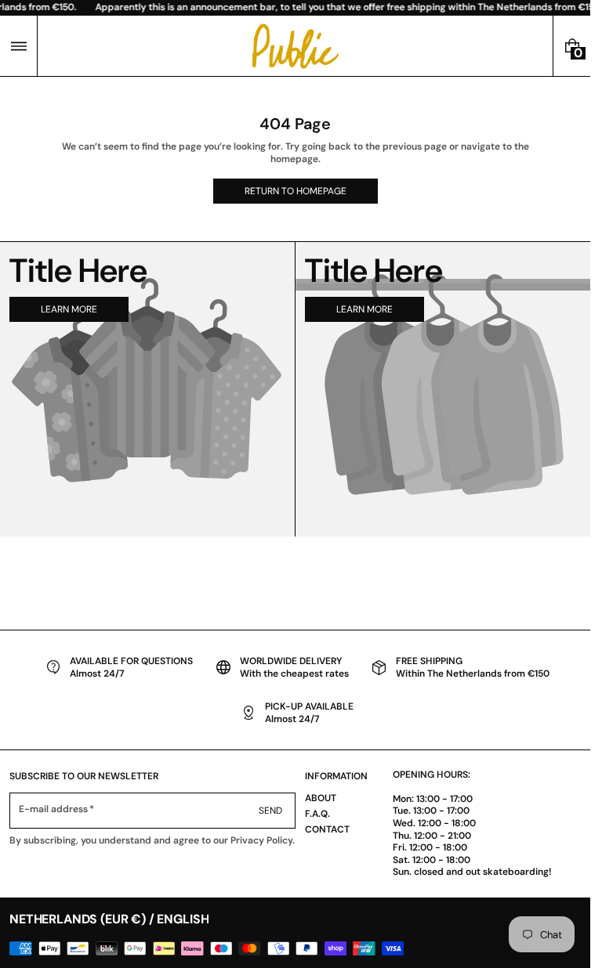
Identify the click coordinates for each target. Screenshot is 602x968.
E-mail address (54, 809)
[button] (18, 46)
